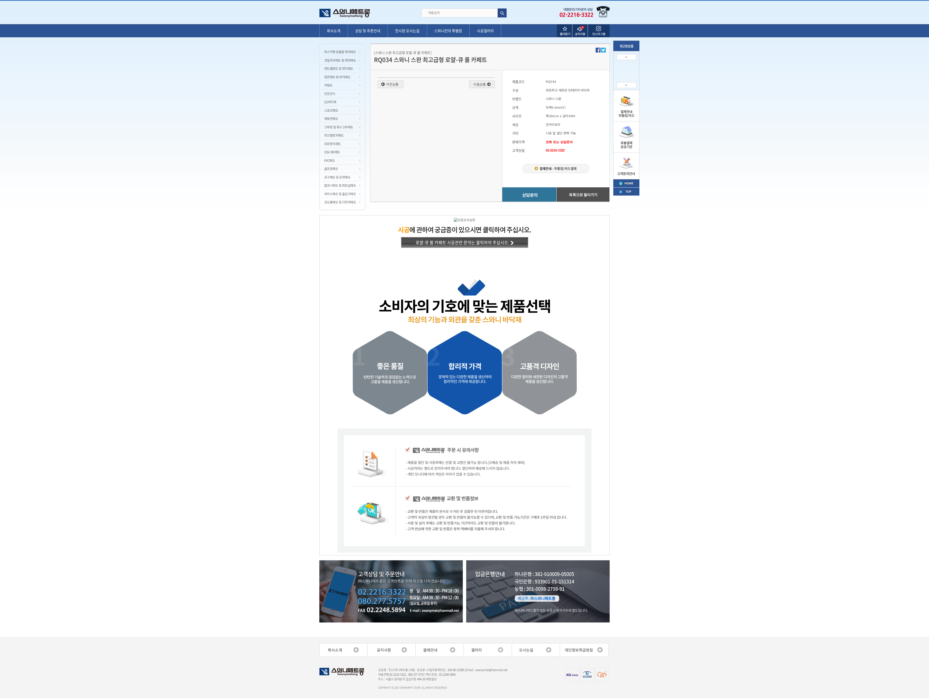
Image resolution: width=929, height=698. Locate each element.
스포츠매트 (331, 110)
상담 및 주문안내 (367, 30)
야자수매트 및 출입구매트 (340, 193)
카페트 (328, 85)
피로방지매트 (332, 143)
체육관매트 (331, 118)
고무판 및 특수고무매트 (338, 127)
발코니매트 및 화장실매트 (340, 185)
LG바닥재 (330, 101)
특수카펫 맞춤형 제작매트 (340, 51)
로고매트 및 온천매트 (337, 177)
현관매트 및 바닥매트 (337, 77)
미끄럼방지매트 (334, 135)
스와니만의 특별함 (448, 30)
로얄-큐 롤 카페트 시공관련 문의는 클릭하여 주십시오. (463, 242)
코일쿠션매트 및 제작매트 (340, 60)
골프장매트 (331, 168)
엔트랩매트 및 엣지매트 (338, 68)
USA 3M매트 (332, 152)
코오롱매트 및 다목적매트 (340, 202)
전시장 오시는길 (407, 30)
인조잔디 (329, 93)
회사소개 (333, 30)
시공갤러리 (485, 30)
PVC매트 (329, 160)
